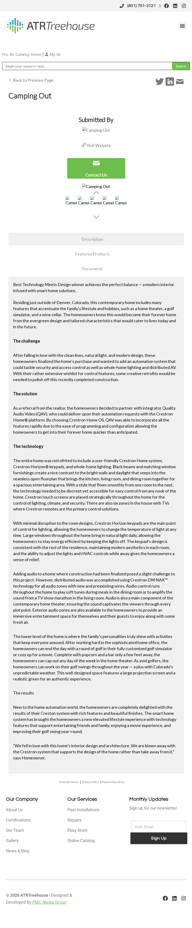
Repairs (74, 820)
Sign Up (158, 838)
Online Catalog (81, 840)
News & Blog (17, 850)
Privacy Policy (90, 782)
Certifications (18, 820)
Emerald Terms (69, 782)
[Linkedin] (175, 6)
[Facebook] (166, 6)
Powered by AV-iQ (113, 782)
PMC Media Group (49, 902)
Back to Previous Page (33, 80)
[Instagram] (183, 6)
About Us (14, 809)
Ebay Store (77, 830)
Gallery (12, 840)
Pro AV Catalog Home (22, 54)
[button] (182, 26)
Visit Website (98, 145)
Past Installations (83, 809)
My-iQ (54, 54)
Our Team (15, 830)
